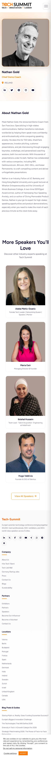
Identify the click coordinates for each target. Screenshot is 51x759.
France (4, 656)
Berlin (4, 644)
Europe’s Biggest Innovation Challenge (17, 719)
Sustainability (7, 588)
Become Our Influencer (11, 616)
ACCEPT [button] (23, 753)
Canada (5, 696)
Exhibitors (6, 604)
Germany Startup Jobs (10, 572)
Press (4, 576)
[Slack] (4, 543)
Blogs (4, 584)
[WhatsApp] (37, 537)
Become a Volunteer (10, 620)
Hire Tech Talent (8, 564)
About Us (5, 560)
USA (3, 700)
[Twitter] (9, 537)
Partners (5, 608)
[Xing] (31, 537)
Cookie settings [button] (10, 753)
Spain (4, 660)
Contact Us (6, 580)
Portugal (5, 652)
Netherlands (7, 664)
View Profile (25, 300)
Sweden (5, 680)
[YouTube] (26, 537)
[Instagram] (20, 537)
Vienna (4, 640)
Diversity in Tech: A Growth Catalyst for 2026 (19, 727)
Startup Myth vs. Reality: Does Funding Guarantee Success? (25, 715)
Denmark (5, 668)
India (4, 672)
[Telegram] (42, 537)
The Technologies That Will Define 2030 (17, 723)
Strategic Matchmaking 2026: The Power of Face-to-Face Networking (24, 732)
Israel (4, 688)
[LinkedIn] (4, 537)
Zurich (4, 684)
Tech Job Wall (7, 568)
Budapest (5, 648)
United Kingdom (8, 692)
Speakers (5, 612)
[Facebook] (15, 537)
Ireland (4, 676)
